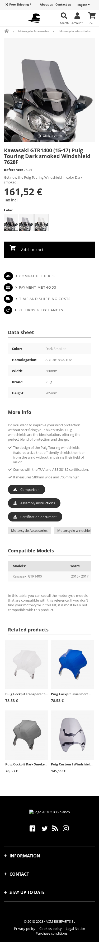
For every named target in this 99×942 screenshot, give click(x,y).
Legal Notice (75, 928)
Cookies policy (50, 928)
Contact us (63, 4)
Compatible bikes (37, 276)
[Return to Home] (10, 31)
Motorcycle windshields (75, 530)
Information (25, 856)
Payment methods (37, 287)
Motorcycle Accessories (29, 530)
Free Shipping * (20, 4)
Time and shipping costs (44, 298)
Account (77, 23)
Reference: (13, 169)
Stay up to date (27, 892)
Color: (8, 210)
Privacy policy (24, 928)
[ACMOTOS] (33, 18)
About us (46, 4)
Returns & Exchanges (40, 310)
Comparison (30, 489)
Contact (19, 874)
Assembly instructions (37, 503)
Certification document (38, 516)
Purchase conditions (52, 933)
